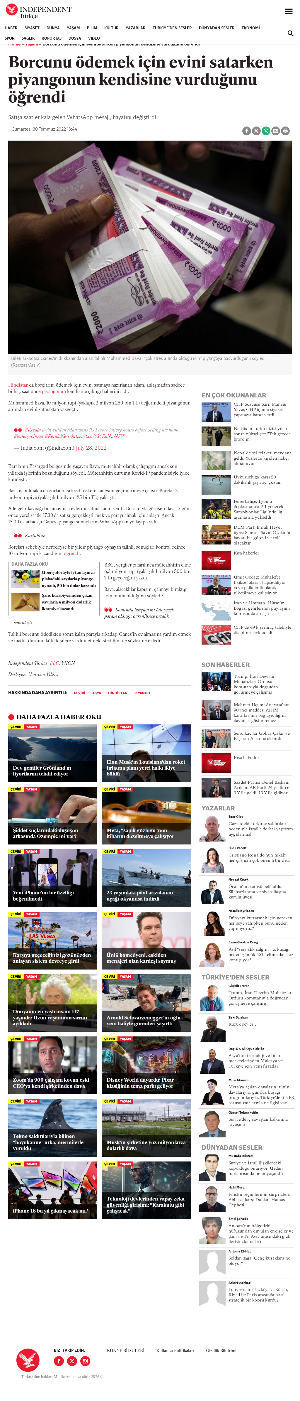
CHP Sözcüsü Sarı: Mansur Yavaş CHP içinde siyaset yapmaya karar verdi (260, 409)
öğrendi (72, 554)
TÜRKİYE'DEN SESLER (172, 28)
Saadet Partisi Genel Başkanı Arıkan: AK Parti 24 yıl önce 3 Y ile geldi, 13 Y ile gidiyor (261, 787)
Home (14, 44)
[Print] (285, 131)
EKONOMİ (251, 28)
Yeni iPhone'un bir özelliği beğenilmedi (43, 896)
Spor (10, 39)
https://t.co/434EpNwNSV (98, 436)
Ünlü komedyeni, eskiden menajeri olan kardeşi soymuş (141, 958)
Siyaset (32, 28)
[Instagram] (85, 1361)
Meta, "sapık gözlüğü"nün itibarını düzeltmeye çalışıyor (140, 833)
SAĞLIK (28, 39)
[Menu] (289, 11)
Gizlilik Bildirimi (221, 1351)
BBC (54, 663)
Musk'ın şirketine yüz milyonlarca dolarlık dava (146, 1145)
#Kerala (33, 430)
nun (62, 392)
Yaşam (73, 28)
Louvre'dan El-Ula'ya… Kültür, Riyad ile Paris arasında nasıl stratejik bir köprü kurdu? (258, 1295)
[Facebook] (59, 1361)
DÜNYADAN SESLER (217, 28)
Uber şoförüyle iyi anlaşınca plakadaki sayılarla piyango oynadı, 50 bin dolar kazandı (69, 580)
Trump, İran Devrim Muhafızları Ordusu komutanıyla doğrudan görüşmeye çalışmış (261, 998)
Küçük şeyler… (243, 1024)
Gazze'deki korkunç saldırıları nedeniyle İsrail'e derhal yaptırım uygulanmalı (261, 829)
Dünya (53, 28)
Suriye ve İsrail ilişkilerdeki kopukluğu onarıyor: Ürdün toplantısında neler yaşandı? (256, 1168)
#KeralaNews (58, 436)
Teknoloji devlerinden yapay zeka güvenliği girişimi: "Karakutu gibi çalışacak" (146, 1205)
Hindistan (18, 385)
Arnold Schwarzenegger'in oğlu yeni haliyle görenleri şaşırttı (143, 1021)
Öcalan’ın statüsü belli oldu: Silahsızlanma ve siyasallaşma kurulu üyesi (257, 892)
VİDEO (94, 39)
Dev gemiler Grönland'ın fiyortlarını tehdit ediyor (42, 771)
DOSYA (75, 39)
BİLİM (92, 28)
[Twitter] (72, 1361)
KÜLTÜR (111, 28)
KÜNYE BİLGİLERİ (125, 1351)
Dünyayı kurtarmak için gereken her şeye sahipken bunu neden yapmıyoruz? (261, 923)
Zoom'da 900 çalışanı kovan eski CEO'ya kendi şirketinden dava (51, 1083)
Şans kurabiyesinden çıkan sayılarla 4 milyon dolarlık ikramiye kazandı (67, 602)
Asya (96, 693)
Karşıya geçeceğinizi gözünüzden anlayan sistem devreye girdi (52, 958)
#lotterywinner (29, 436)
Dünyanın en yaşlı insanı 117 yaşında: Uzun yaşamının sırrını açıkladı (50, 1017)
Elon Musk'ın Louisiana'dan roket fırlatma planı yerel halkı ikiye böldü (146, 768)
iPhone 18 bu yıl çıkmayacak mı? (50, 1211)
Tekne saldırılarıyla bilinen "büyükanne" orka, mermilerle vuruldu (48, 1142)
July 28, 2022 (91, 448)
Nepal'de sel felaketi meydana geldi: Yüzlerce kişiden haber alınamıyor (263, 458)
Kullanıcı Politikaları (175, 1351)
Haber (11, 28)
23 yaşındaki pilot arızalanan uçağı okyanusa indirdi (140, 896)
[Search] (290, 33)
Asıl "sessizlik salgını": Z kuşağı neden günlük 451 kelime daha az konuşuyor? (261, 955)
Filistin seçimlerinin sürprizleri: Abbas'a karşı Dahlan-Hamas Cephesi (259, 1200)
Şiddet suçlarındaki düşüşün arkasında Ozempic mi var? (45, 833)
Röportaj (52, 39)
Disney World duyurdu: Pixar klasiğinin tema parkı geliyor (140, 1083)
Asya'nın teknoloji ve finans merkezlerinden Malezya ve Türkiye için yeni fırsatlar (256, 1061)
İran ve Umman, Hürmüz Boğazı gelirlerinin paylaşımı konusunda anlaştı (262, 608)
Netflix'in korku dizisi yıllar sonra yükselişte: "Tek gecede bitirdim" (262, 434)
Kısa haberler (246, 553)
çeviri (79, 693)
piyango (50, 392)
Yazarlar (136, 28)
